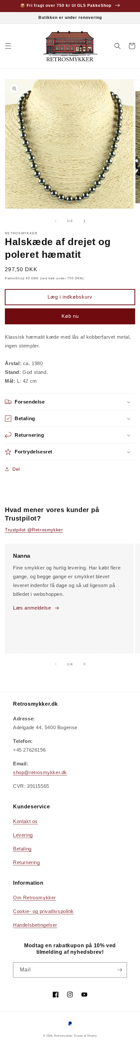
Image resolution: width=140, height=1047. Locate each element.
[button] (8, 46)
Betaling (22, 848)
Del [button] (16, 469)
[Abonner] (119, 970)
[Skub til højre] (84, 221)
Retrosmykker (63, 1035)
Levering (23, 835)
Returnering (26, 862)
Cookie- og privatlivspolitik (43, 911)
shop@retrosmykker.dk (40, 772)
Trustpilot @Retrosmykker (34, 529)
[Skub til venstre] (56, 221)
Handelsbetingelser (35, 925)
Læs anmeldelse (32, 608)
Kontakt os (25, 821)
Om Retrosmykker (34, 897)
